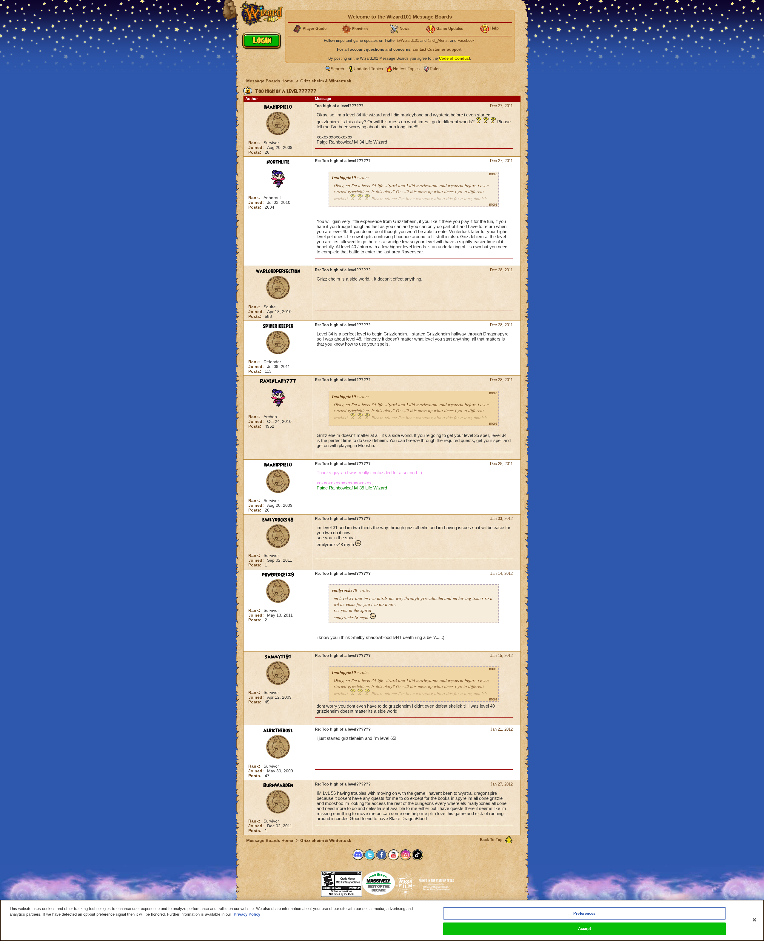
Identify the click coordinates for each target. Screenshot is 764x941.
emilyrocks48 (278, 519)
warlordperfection (278, 271)
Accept (584, 928)
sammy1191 (278, 656)
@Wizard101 (408, 40)
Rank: (254, 142)
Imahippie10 (278, 107)
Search (337, 68)
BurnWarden (278, 785)
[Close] (754, 919)
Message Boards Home (270, 80)
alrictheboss (278, 730)
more (493, 174)
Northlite (278, 162)
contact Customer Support (437, 49)
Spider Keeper (278, 326)
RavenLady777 (278, 381)
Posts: (255, 152)
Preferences (584, 913)
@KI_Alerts (438, 40)
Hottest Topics (406, 68)
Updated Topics (368, 68)
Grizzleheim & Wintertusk (325, 80)
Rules (435, 68)
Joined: (256, 147)
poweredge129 (278, 574)
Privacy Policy (247, 914)
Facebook (466, 40)
